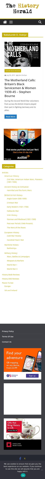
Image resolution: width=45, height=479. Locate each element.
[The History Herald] (5, 22)
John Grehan (22, 75)
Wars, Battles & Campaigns (18, 256)
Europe (7, 286)
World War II (12, 269)
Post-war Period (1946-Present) (20, 223)
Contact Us (6, 342)
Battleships (11, 248)
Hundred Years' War (15, 240)
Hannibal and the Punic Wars (19, 190)
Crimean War (12, 202)
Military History (10, 253)
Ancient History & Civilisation (16, 187)
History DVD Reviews (10, 279)
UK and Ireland (10, 290)
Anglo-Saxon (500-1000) (16, 198)
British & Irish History (13, 195)
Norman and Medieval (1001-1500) (21, 219)
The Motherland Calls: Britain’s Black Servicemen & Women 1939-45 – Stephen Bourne (20, 88)
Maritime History (11, 245)
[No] (42, 470)
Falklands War (13, 211)
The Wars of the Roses (16, 227)
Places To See (7, 283)
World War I (12, 265)
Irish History (12, 215)
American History (11, 176)
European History (11, 232)
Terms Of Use (7, 336)
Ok (23, 475)
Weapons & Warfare (15, 260)
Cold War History (14, 236)
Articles (5, 172)
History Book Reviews (13, 71)
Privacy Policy (8, 331)
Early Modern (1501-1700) (17, 207)
